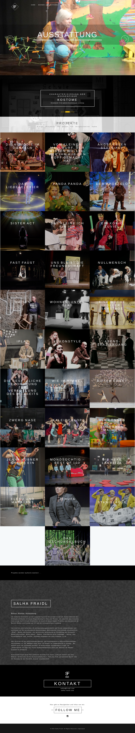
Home (33, 5)
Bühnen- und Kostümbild (48, 5)
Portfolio (77, 5)
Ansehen (22, 152)
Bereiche (66, 5)
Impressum (81, 728)
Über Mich (88, 5)
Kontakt (99, 5)
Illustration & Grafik (115, 5)
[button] (10, 55)
